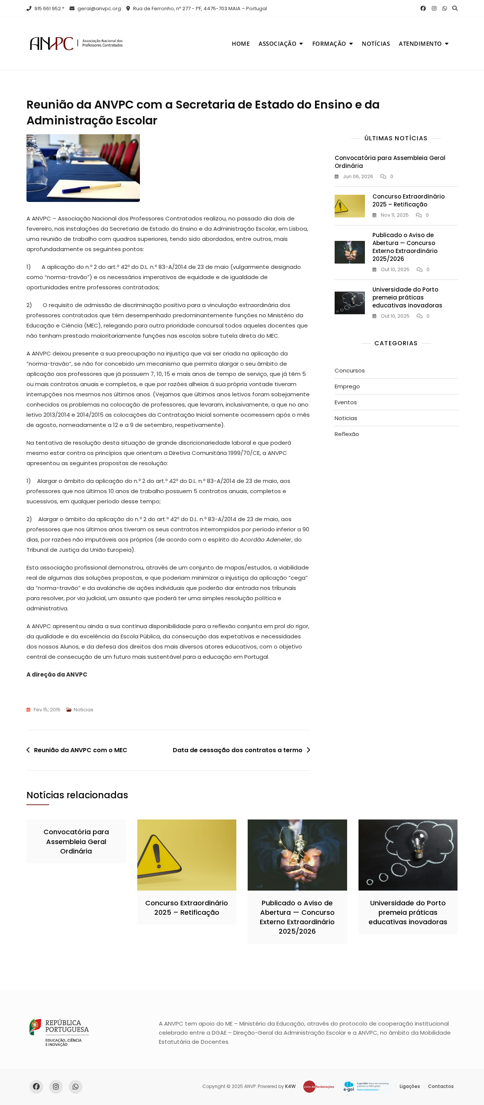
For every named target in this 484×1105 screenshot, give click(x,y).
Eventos (346, 402)
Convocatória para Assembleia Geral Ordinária (76, 841)
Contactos (441, 1086)
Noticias (83, 709)
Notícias (376, 43)
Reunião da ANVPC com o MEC (80, 750)
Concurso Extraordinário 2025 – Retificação (408, 200)
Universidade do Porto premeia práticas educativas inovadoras (407, 297)
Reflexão (347, 434)
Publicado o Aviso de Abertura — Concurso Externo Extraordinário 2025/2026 (404, 247)
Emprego (347, 386)
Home (241, 43)
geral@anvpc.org (98, 8)
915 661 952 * (48, 8)
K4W (290, 1086)
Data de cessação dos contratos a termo (237, 750)
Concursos (350, 370)
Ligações (410, 1086)
